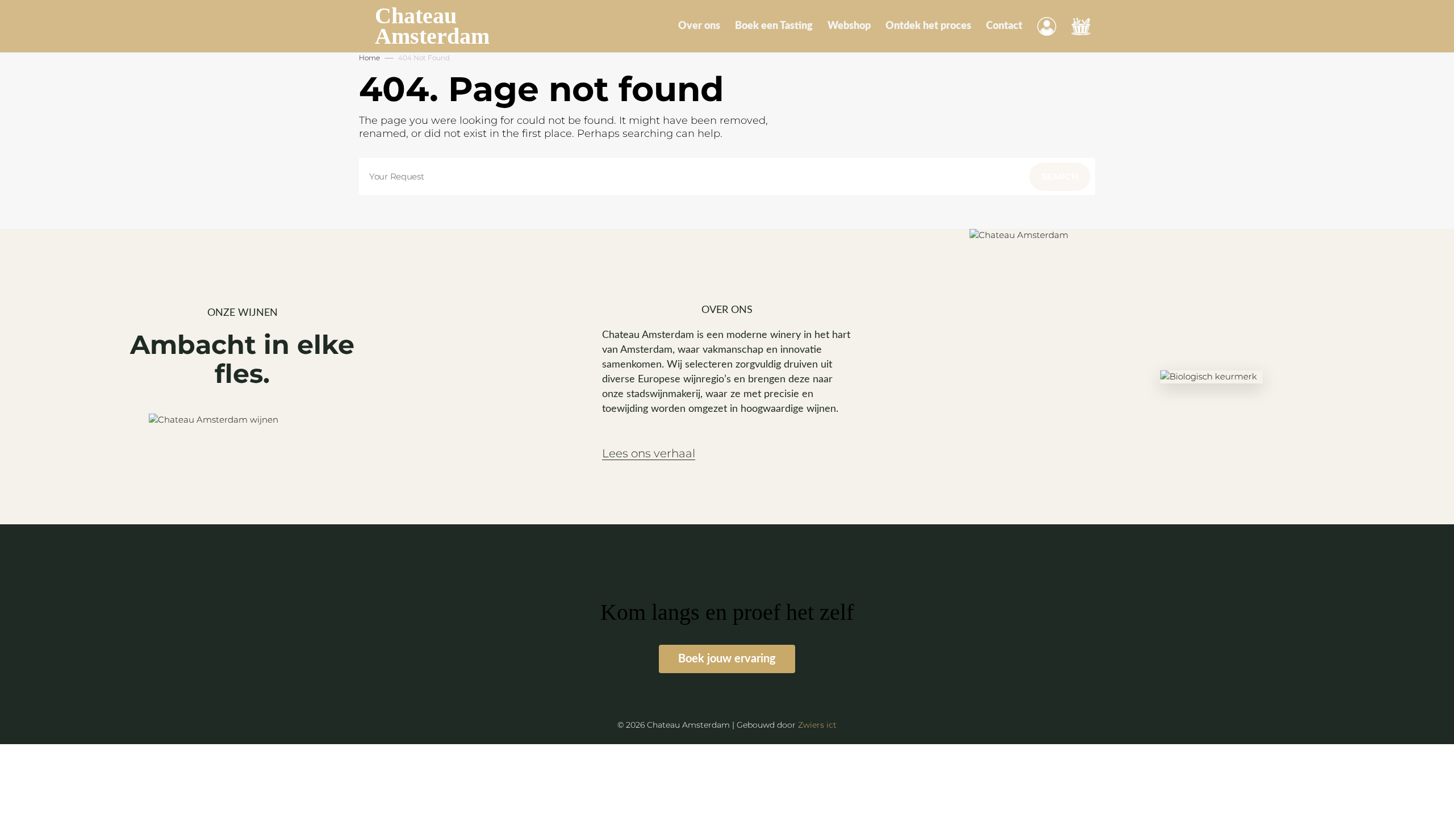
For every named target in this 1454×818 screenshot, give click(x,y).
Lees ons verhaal (648, 453)
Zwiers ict (817, 725)
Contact (1004, 26)
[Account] (1046, 26)
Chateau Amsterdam (432, 26)
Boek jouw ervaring (727, 659)
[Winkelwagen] (1080, 26)
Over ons (699, 26)
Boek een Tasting (774, 26)
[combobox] (727, 176)
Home (369, 57)
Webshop (849, 26)
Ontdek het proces (928, 26)
